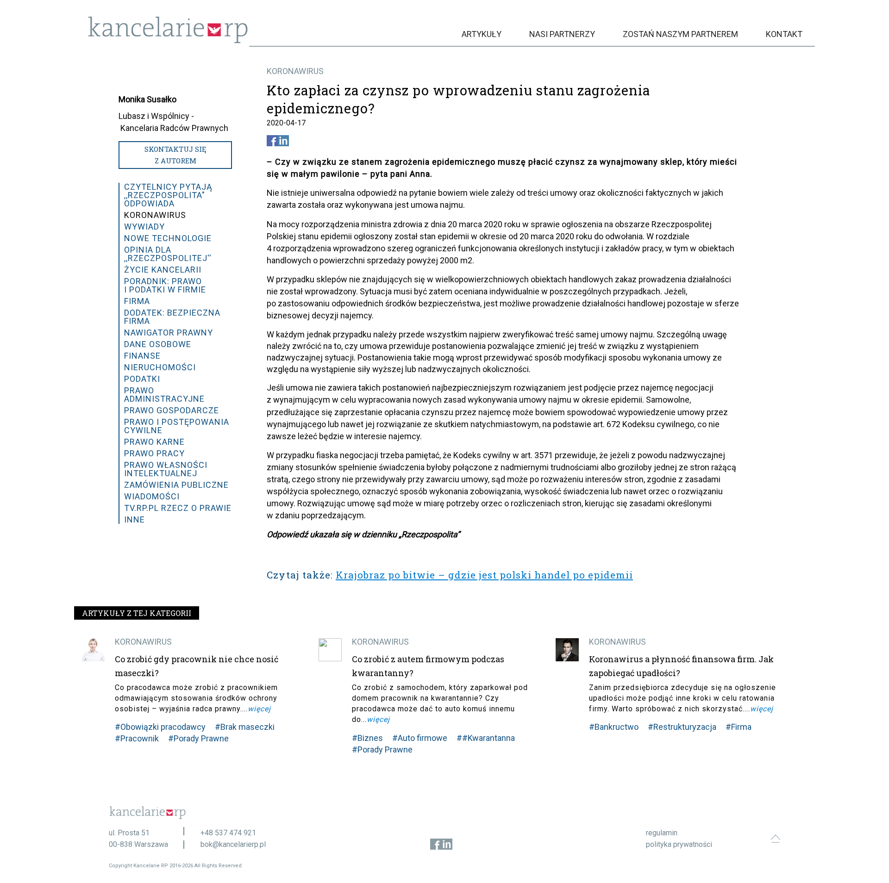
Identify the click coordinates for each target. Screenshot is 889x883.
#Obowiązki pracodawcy (160, 727)
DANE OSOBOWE (157, 344)
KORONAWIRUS (295, 71)
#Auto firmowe (419, 738)
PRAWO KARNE (154, 442)
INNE (134, 519)
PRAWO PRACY (154, 453)
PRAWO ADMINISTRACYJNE (164, 395)
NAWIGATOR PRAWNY (168, 332)
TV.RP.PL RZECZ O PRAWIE (178, 508)
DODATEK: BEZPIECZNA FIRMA (172, 317)
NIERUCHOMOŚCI (160, 367)
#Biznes (367, 738)
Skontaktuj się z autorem (175, 154)
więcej (259, 708)
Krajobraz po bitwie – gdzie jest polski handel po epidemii (484, 574)
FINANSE (142, 356)
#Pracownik (137, 738)
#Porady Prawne (198, 738)
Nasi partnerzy (562, 34)
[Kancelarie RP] (168, 41)
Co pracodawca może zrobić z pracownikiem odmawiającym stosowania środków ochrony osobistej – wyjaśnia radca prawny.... (196, 698)
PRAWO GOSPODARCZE (171, 410)
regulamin (661, 832)
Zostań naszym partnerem (680, 34)
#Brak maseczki (245, 727)
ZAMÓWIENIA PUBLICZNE (176, 485)
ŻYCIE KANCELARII (162, 269)
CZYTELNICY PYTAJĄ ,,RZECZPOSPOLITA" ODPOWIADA (168, 195)
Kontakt (784, 34)
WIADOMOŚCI (152, 496)
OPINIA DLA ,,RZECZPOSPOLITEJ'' (168, 254)
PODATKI (142, 379)
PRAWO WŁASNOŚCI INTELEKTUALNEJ (165, 469)
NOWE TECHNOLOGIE (168, 238)
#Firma (738, 727)
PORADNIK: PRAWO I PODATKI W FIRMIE (165, 285)
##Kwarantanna (486, 738)
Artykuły (481, 34)
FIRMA (137, 301)
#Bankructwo (614, 727)
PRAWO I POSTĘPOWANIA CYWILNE (176, 426)
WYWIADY (144, 226)
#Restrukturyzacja (682, 727)
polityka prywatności (679, 844)
